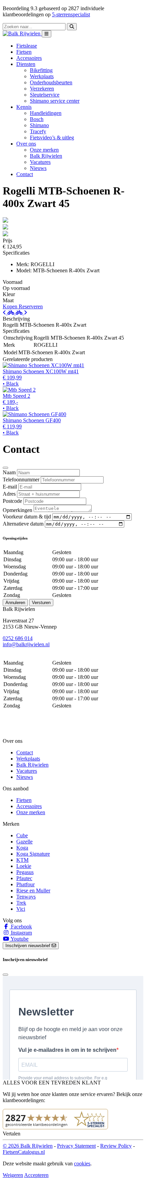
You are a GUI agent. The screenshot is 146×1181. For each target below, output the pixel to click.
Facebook (21, 926)
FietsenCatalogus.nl (24, 1152)
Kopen (11, 306)
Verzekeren (42, 88)
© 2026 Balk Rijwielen (28, 1146)
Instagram (21, 933)
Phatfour (25, 884)
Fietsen (24, 52)
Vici (20, 909)
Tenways (26, 897)
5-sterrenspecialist (71, 14)
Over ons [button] (26, 144)
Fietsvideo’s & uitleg (52, 137)
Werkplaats (42, 76)
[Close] (5, 468)
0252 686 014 (18, 638)
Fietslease (26, 46)
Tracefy (38, 131)
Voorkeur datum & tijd (27, 516)
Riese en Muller (33, 890)
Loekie (23, 866)
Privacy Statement (76, 1146)
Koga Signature (33, 854)
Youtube (19, 939)
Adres (9, 494)
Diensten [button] (25, 64)
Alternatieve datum (23, 524)
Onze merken (44, 150)
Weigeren (13, 1175)
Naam (9, 472)
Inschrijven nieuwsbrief (28, 945)
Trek (21, 903)
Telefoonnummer (21, 479)
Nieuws (38, 168)
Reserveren (31, 306)
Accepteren (36, 1175)
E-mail (10, 487)
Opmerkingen (17, 510)
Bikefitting (41, 70)
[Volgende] (21, 312)
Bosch (36, 119)
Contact (24, 174)
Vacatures (40, 162)
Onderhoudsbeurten (51, 82)
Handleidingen (45, 113)
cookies (82, 1163)
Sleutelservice (44, 95)
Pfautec (24, 878)
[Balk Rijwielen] (22, 33)
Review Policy (116, 1146)
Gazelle (24, 841)
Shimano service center (54, 101)
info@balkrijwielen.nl (26, 644)
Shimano (39, 125)
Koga (22, 848)
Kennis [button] (24, 107)
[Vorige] (9, 312)
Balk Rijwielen (46, 156)
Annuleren (15, 602)
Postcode (12, 501)
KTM (22, 860)
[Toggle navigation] (46, 33)
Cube (22, 835)
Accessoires (29, 58)
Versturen (41, 602)
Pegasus (25, 872)
